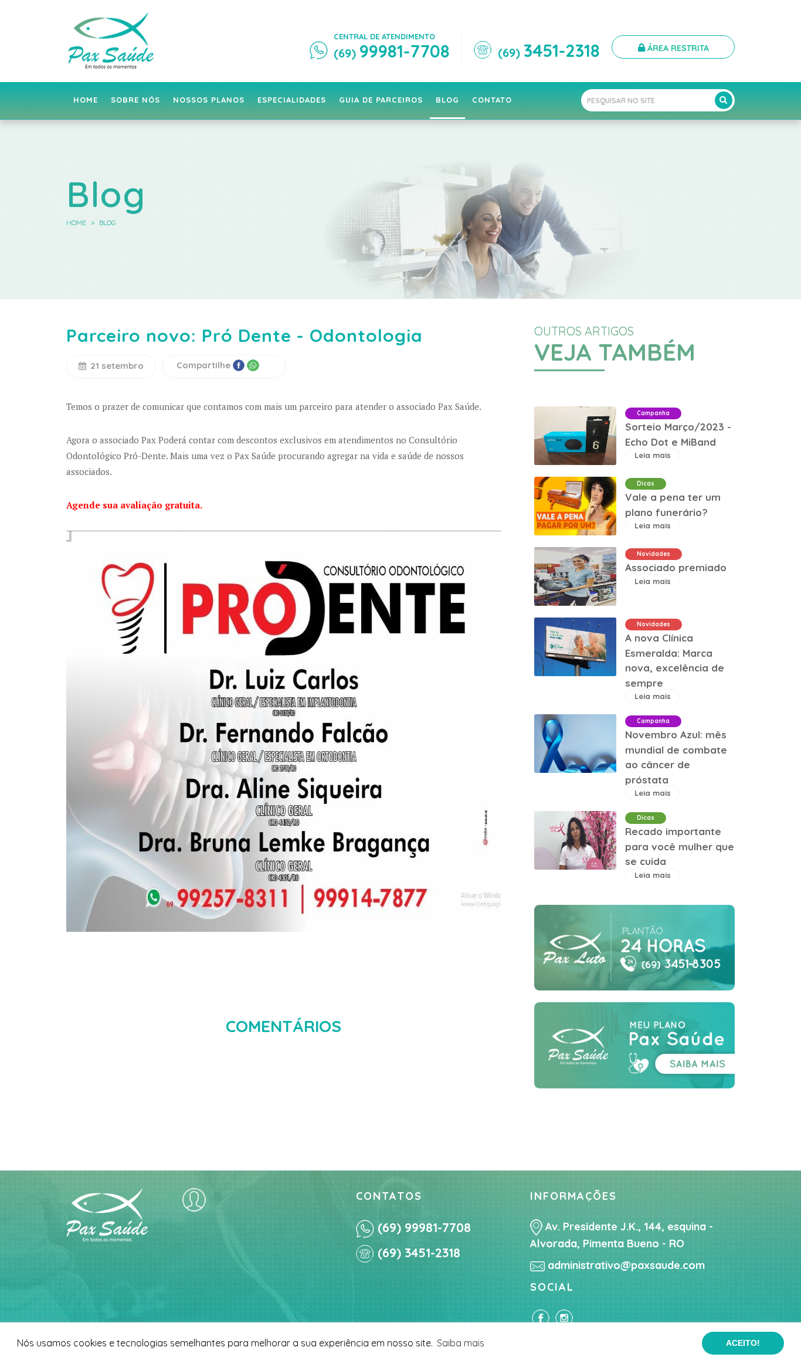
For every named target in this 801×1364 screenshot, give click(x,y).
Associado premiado (676, 567)
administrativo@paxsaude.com (625, 1265)
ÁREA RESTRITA (677, 48)
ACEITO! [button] (743, 1343)
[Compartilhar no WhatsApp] (253, 365)
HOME (76, 222)
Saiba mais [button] (460, 1343)
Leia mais (652, 455)
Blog (107, 222)
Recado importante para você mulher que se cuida (679, 846)
